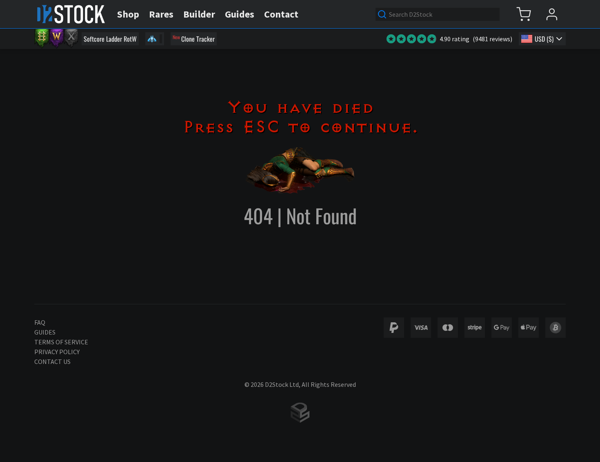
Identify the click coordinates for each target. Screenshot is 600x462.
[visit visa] (421, 327)
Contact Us (52, 361)
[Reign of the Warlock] (56, 39)
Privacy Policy (57, 352)
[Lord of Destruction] (71, 39)
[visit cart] (523, 14)
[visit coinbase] (555, 327)
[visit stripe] (474, 327)
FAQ (39, 322)
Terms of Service (61, 342)
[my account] (552, 14)
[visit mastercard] (448, 327)
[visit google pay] (501, 327)
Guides (45, 332)
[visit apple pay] (528, 327)
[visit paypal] (394, 327)
